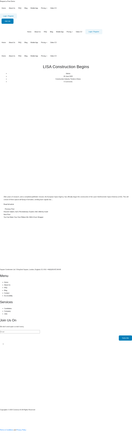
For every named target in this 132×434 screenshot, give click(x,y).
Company (7, 311)
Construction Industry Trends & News (68, 79)
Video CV (53, 8)
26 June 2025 (68, 76)
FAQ (19, 8)
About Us (12, 8)
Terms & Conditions (6, 430)
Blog (25, 8)
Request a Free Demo (7, 1)
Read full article (9, 204)
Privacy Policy (21, 430)
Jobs (5, 314)
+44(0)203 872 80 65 (54, 269)
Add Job (7, 21)
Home (4, 8)
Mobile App (34, 8)
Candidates (8, 308)
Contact (6, 293)
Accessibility (8, 296)
